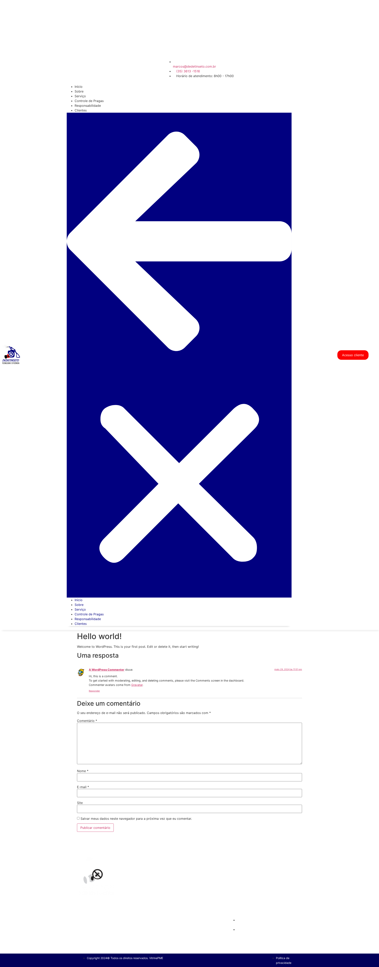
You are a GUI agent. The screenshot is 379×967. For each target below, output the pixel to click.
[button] (179, 355)
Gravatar (137, 685)
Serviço (80, 96)
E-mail (83, 787)
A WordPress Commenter (106, 669)
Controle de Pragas (89, 101)
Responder (94, 690)
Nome (82, 770)
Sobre (79, 91)
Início (79, 87)
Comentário (87, 720)
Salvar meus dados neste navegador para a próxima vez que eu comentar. (136, 818)
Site (80, 802)
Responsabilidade (88, 106)
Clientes (81, 110)
